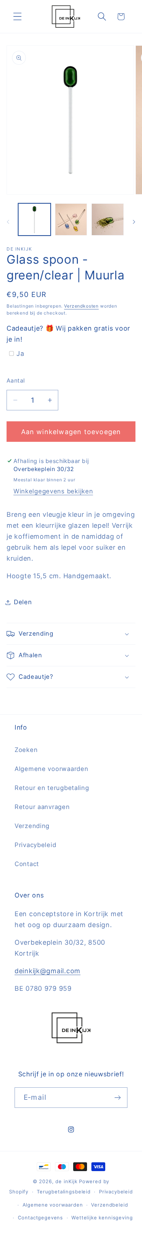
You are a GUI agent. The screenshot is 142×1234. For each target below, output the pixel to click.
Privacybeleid (35, 845)
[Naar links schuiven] (8, 222)
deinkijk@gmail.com (47, 971)
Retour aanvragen (42, 806)
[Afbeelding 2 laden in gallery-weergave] (71, 219)
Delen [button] (23, 602)
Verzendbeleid (109, 1205)
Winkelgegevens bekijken (53, 491)
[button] (17, 16)
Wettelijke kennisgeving (102, 1217)
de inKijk (66, 1181)
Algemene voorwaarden (51, 768)
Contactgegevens (40, 1217)
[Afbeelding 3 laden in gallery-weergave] (107, 219)
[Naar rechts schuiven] (134, 222)
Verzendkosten (81, 306)
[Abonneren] (117, 1097)
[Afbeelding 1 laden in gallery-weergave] (34, 219)
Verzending (32, 825)
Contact (27, 864)
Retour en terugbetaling (52, 787)
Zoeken (26, 749)
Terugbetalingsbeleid (64, 1192)
